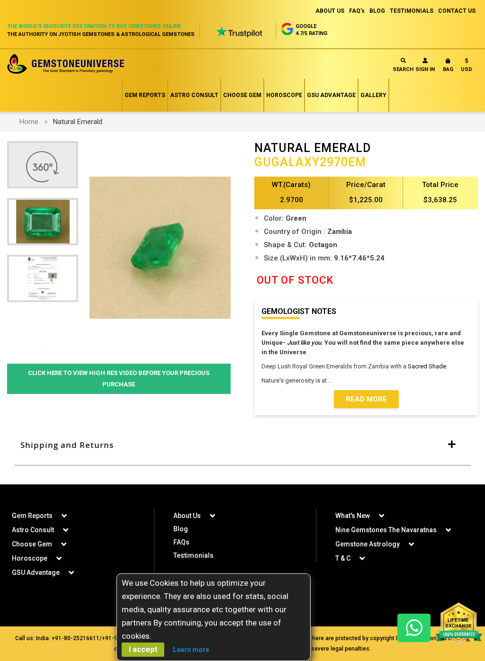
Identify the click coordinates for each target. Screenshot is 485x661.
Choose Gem (242, 95)
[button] (466, 67)
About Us (187, 515)
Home (28, 121)
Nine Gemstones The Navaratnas (386, 530)
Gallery (373, 95)
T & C (342, 558)
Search (403, 69)
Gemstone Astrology (367, 544)
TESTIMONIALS (411, 11)
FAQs (181, 542)
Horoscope (284, 95)
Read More (366, 399)
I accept (143, 649)
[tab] (242, 445)
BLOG (377, 11)
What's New (352, 515)
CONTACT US (457, 11)
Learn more (191, 649)
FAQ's (357, 11)
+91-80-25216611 (75, 638)
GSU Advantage (331, 95)
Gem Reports (145, 95)
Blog (180, 529)
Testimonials (193, 555)
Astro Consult (194, 95)
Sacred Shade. (428, 366)
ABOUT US (329, 11)
